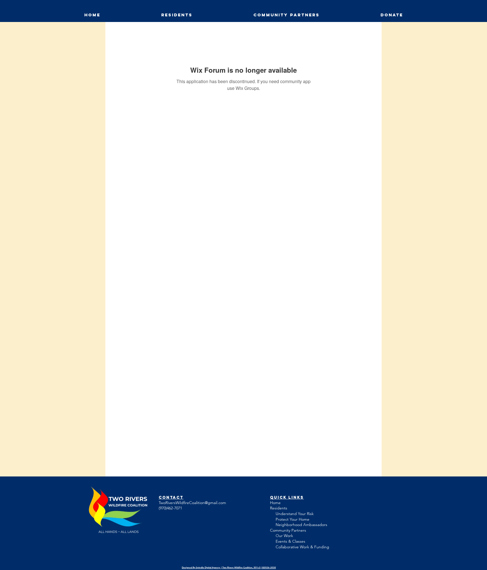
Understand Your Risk (295, 513)
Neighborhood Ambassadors (301, 524)
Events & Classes (288, 541)
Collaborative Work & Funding (302, 546)
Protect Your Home (292, 519)
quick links (287, 497)
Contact (171, 497)
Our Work (284, 535)
